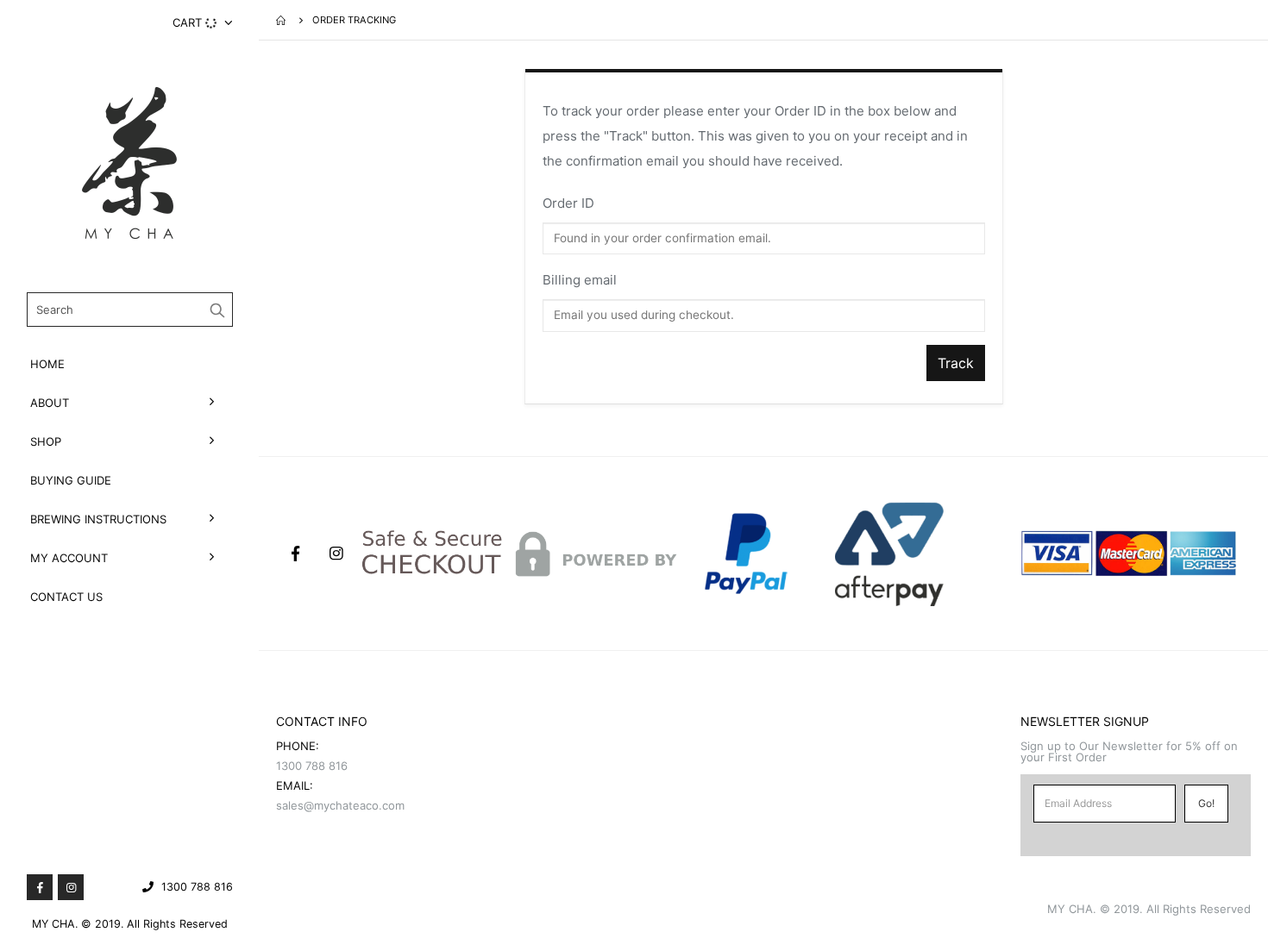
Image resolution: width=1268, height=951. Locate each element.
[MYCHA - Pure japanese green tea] (129, 162)
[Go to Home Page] (282, 19)
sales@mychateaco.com (340, 805)
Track (956, 363)
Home (47, 364)
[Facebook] (40, 887)
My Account (69, 558)
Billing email (580, 280)
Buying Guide (70, 480)
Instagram (336, 553)
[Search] (218, 309)
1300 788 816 (197, 886)
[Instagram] (71, 887)
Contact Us (66, 597)
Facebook (295, 553)
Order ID (568, 203)
